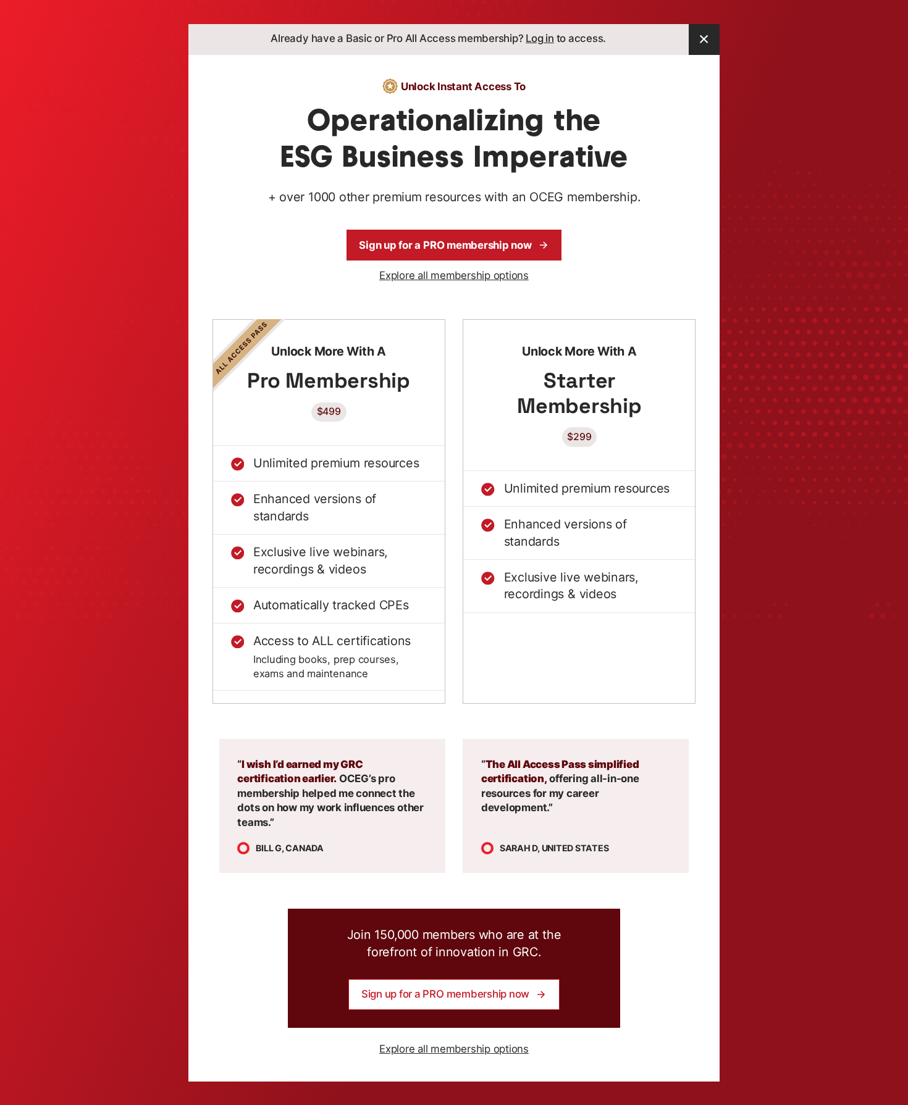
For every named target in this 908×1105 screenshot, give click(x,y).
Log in (540, 38)
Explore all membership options (454, 275)
